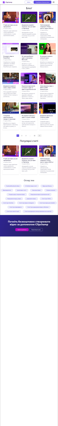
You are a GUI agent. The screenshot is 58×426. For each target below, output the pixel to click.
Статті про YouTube (8, 203)
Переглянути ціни (36, 229)
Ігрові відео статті (21, 190)
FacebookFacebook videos (12, 186)
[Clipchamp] (7, 2)
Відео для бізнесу (47, 186)
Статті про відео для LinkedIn (47, 203)
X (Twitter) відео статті (31, 186)
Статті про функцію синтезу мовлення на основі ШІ (38, 211)
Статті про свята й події (13, 211)
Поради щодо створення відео (17, 194)
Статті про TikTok (46, 198)
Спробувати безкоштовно (42, 2)
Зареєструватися (22, 229)
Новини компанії (50, 190)
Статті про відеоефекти (16, 207)
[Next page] (39, 135)
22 (34, 135)
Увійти (28, 2)
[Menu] (53, 2)
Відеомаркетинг (7, 190)
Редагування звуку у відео (14, 198)
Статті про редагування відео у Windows (38, 207)
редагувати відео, (31, 198)
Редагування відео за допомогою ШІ (40, 194)
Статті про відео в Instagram (26, 203)
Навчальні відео (36, 190)
